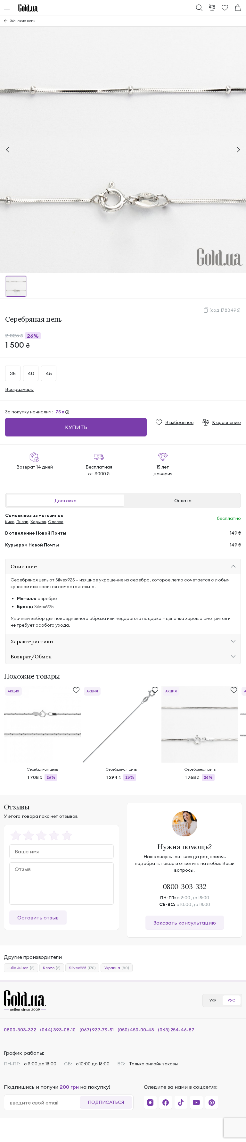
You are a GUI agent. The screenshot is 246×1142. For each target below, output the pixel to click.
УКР (212, 1000)
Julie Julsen (21, 967)
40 (31, 373)
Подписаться (106, 1102)
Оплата (183, 500)
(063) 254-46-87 (176, 1030)
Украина (116, 967)
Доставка (65, 500)
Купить (76, 427)
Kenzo (52, 967)
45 (48, 373)
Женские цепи (23, 20)
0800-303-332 (185, 886)
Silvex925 (82, 967)
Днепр (22, 521)
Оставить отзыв (38, 917)
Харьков (38, 521)
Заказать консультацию (184, 922)
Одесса (55, 521)
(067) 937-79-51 (96, 1030)
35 (13, 373)
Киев (9, 521)
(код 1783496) (225, 310)
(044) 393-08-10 (58, 1030)
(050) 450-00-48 (136, 1030)
